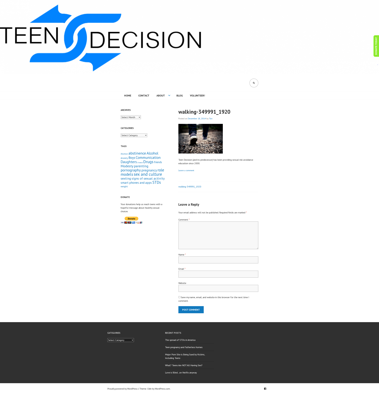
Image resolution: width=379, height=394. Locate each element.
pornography (131, 170)
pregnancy (149, 170)
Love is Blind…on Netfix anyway (181, 372)
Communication (148, 157)
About (160, 95)
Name (182, 254)
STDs (156, 182)
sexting (126, 178)
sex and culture (148, 174)
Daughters (129, 161)
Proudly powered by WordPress (122, 388)
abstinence (137, 153)
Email (181, 268)
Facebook (265, 388)
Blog (179, 95)
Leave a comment (186, 170)
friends (158, 162)
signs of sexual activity (148, 178)
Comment (184, 219)
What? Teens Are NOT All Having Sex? (183, 365)
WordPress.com (162, 388)
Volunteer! (197, 95)
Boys (132, 157)
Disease (140, 163)
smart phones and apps (136, 183)
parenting (141, 166)
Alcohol (152, 153)
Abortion (124, 154)
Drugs (148, 161)
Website (182, 283)
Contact (143, 95)
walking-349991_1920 (189, 186)
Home (127, 95)
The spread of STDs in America (180, 339)
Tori (210, 118)
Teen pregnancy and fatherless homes (184, 347)
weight (124, 186)
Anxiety (124, 158)
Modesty (127, 166)
